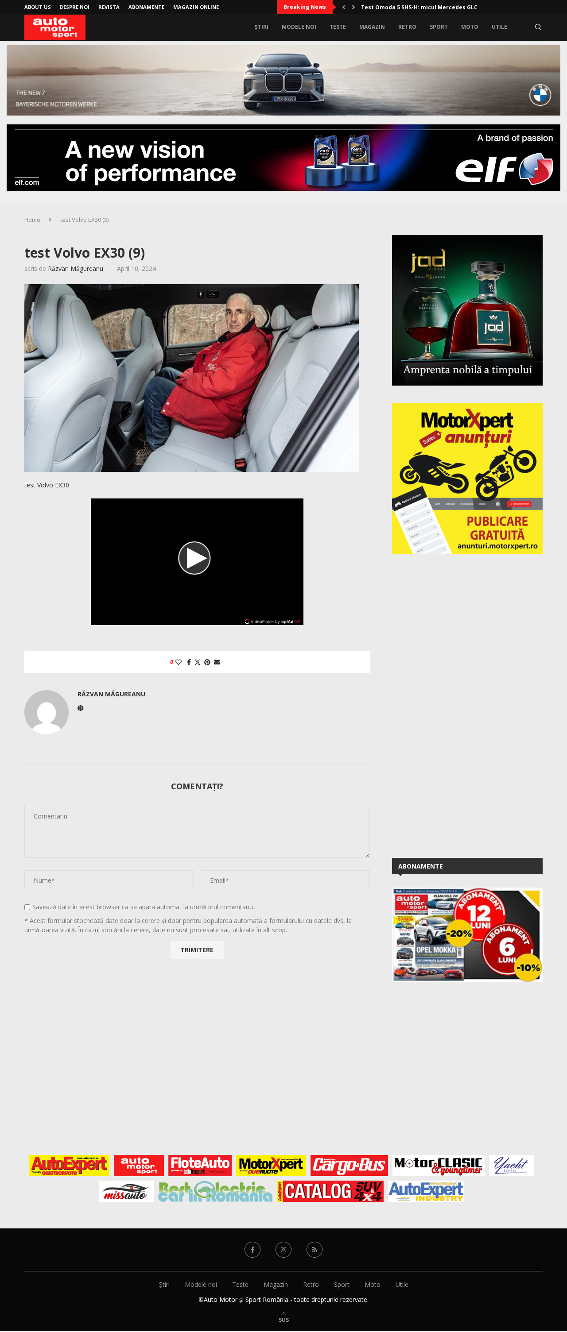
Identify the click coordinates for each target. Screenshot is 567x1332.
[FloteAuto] (200, 1165)
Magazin (372, 27)
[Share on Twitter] (197, 662)
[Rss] (314, 1250)
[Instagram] (283, 1250)
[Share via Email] (217, 662)
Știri (261, 27)
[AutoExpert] (69, 1165)
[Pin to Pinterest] (207, 662)
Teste (338, 27)
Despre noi (74, 7)
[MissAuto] (126, 1191)
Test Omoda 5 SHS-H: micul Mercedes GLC (419, 7)
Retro (407, 27)
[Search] (538, 27)
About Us (37, 7)
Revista (109, 7)
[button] (344, 7)
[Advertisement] (458, 704)
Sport (439, 27)
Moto (469, 27)
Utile (499, 27)
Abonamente (146, 7)
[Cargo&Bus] (349, 1165)
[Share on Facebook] (189, 662)
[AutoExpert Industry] (426, 1191)
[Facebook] (252, 1250)
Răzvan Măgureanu (75, 268)
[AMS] (139, 1165)
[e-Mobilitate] (215, 1191)
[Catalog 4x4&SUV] (330, 1191)
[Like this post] (178, 662)
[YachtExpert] (511, 1165)
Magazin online (196, 7)
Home (32, 220)
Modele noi (299, 27)
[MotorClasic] (438, 1165)
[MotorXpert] (271, 1165)
